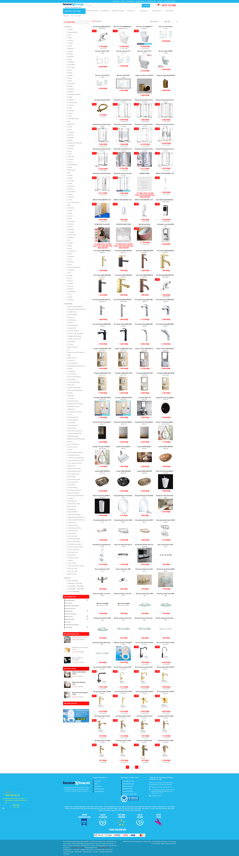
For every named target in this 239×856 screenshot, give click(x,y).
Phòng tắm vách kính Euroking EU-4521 (168, 124)
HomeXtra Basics (70, 600)
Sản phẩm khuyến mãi (71, 634)
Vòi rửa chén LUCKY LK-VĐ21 (144, 642)
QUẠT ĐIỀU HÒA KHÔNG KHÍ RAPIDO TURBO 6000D (171, 200)
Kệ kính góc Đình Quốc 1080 (144, 593)
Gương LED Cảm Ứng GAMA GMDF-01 (104, 422)
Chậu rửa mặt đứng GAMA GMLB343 (167, 471)
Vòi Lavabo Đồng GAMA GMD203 (103, 324)
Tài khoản (160, 1)
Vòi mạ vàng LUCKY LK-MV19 (123, 691)
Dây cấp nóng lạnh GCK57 (102, 100)
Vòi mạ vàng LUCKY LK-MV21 (165, 667)
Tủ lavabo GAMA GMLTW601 (123, 397)
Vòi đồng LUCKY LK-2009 (165, 716)
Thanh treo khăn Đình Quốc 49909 (124, 544)
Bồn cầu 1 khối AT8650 (165, 51)
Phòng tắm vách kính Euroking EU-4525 (168, 100)
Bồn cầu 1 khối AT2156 (102, 75)
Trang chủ (66, 15)
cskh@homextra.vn (157, 795)
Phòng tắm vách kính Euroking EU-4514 (168, 149)
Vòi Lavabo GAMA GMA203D (123, 250)
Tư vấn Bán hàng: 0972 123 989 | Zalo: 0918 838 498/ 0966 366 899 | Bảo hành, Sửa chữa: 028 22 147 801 (163, 791)
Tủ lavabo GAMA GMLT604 (144, 373)
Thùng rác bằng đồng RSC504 (165, 75)
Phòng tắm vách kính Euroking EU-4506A (105, 173)
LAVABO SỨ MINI (144, 173)
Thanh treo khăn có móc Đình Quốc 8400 (126, 593)
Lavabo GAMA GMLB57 (144, 446)
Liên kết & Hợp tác (151, 1)
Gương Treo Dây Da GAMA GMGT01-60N (168, 422)
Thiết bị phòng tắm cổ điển (80, 637)
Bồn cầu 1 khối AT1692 (102, 51)
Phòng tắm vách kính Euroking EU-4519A (105, 149)
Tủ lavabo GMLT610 (144, 397)
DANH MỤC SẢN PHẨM (72, 11)
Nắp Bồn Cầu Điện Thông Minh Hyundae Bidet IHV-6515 (131, 642)
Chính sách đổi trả (127, 789)
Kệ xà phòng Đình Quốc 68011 (144, 520)
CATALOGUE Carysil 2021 (102, 224)
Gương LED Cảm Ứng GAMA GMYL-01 (146, 422)
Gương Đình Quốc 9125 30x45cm (145, 495)
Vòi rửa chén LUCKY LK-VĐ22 (165, 642)
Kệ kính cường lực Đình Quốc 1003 (124, 618)
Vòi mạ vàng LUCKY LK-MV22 (102, 691)
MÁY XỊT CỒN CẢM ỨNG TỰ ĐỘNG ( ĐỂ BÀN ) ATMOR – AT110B (154, 200)
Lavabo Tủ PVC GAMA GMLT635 (144, 348)
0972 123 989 (169, 5)
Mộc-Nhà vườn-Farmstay (72, 605)
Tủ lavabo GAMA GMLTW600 (165, 373)
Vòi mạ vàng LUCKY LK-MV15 (165, 691)
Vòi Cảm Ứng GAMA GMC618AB (165, 275)
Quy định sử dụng (140, 1)
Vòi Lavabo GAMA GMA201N (144, 275)
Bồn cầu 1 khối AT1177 (123, 51)
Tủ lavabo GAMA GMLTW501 (102, 397)
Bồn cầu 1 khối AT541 (123, 75)
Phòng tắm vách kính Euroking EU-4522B (126, 124)
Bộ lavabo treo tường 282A (165, 224)
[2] (143, 767)
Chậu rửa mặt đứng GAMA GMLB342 (104, 495)
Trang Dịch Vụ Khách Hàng (77, 847)
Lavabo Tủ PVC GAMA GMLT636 (165, 348)
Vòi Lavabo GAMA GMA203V (123, 275)
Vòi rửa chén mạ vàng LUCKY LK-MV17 (125, 667)
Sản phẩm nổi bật (70, 669)
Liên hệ (123, 1)
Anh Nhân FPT (16, 803)
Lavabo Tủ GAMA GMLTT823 (102, 348)
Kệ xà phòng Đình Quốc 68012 (123, 520)
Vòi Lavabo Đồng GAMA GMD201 (166, 299)
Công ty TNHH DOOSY (103, 847)
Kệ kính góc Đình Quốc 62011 (144, 569)
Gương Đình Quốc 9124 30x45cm (124, 495)
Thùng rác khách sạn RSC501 (144, 75)
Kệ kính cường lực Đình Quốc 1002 (145, 618)
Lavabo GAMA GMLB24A (102, 471)
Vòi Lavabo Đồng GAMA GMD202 (145, 299)
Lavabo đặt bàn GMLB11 (123, 446)
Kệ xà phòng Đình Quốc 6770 (102, 520)
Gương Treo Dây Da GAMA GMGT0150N (105, 446)
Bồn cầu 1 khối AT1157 (144, 51)
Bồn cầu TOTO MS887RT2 (144, 26)
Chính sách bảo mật (127, 791)
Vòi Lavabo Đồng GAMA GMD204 (124, 324)
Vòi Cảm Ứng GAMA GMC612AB (102, 299)
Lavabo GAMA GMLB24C (165, 446)
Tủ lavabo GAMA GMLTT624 (102, 373)
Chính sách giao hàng (128, 783)
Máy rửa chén (69, 616)
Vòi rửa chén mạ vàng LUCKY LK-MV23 (146, 667)
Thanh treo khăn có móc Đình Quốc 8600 (105, 593)
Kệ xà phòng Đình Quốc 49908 (165, 520)
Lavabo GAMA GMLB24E (123, 471)
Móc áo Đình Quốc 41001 (165, 544)
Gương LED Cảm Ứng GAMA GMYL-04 (167, 397)
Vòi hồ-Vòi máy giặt (71, 614)
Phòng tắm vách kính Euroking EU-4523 (105, 124)
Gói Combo (69, 603)
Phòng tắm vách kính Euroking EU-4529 (147, 149)
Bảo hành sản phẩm (127, 786)
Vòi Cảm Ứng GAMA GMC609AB (123, 299)
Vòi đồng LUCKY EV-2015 (144, 740)
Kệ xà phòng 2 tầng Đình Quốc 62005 (104, 544)
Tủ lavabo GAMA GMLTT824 (123, 373)
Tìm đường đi (130, 1)
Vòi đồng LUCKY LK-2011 (123, 716)
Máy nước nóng (70, 619)
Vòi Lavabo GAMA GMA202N (144, 250)
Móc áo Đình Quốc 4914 (102, 569)
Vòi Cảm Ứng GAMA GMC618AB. (102, 26)
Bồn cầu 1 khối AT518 (165, 26)
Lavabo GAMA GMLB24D (144, 471)
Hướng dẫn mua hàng (128, 781)
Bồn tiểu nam (69, 611)
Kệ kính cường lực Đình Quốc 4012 (103, 642)
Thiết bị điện (69, 627)
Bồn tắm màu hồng (144, 224)
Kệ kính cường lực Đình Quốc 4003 (166, 618)
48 (140, 767)
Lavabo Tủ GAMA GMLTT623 (123, 348)
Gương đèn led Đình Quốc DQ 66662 (146, 544)
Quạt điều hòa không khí (72, 624)
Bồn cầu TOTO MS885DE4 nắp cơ (124, 26)
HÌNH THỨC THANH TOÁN (129, 794)
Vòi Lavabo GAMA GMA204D (102, 275)
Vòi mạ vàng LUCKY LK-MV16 (144, 691)
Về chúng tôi (116, 1)
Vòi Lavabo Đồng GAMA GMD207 (166, 324)
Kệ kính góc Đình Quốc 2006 (165, 593)
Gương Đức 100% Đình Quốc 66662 (166, 495)
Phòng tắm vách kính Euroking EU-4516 (147, 124)
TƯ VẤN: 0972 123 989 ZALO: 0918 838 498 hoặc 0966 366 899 (145, 195)
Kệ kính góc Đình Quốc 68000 (165, 569)
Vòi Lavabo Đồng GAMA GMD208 (145, 324)
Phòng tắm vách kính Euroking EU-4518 (126, 173)
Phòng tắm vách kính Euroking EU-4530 (126, 149)
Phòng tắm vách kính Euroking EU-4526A (147, 100)
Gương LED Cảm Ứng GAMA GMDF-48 (125, 422)
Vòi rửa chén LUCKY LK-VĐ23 (102, 667)
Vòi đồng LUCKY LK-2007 (123, 740)
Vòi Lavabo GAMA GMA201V (165, 250)
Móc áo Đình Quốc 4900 (123, 569)
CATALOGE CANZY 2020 (123, 224)
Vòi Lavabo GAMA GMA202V (102, 250)
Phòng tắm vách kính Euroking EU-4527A (126, 100)
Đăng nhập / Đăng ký (169, 1)
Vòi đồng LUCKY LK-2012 (102, 716)
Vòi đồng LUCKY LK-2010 (144, 716)
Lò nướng (68, 622)
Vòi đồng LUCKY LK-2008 (102, 740)
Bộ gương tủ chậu (70, 608)
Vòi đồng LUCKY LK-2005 (165, 740)
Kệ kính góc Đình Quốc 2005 (102, 618)
